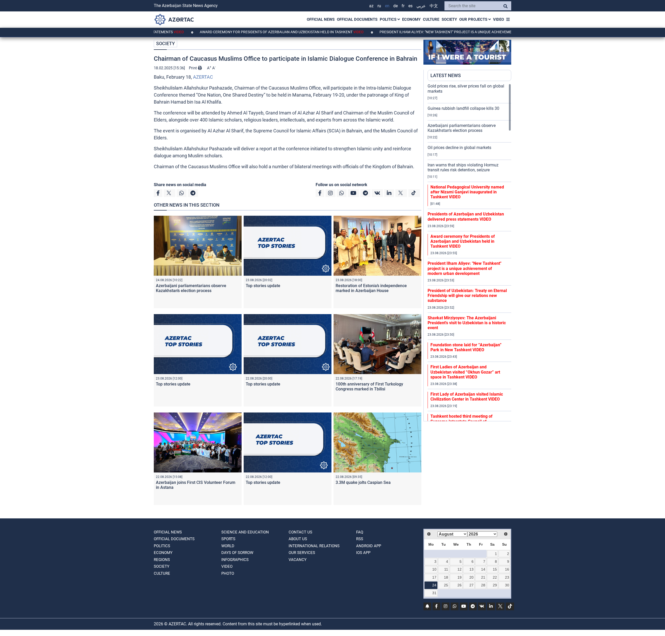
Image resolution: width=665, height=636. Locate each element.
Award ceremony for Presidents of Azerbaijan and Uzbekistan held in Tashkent (254, 32)
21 (483, 577)
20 (471, 577)
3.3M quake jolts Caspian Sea (363, 482)
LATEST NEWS (445, 75)
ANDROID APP (368, 546)
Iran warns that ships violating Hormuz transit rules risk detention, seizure (463, 167)
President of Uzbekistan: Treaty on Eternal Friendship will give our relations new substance (467, 295)
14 (483, 569)
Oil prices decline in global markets (459, 147)
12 (459, 569)
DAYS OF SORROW (237, 552)
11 (446, 569)
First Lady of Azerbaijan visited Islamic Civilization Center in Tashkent (466, 397)
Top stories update (263, 285)
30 (507, 585)
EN (387, 5)
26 (459, 585)
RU (379, 5)
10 (434, 569)
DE (395, 5)
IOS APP (363, 552)
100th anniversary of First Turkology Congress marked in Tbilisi (369, 386)
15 (495, 569)
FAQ (359, 532)
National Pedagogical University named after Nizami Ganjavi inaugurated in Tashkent (467, 192)
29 (495, 585)
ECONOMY (411, 19)
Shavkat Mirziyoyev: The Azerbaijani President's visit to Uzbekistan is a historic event (467, 322)
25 (446, 585)
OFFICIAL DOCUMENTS (357, 19)
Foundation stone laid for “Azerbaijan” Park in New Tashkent (466, 347)
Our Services (302, 552)
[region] (469, 252)
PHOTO (227, 573)
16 (507, 569)
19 (459, 577)
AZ (371, 5)
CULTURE (431, 19)
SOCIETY (449, 19)
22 (495, 577)
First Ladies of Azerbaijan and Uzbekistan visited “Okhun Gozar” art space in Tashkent (465, 371)
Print (193, 68)
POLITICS (388, 19)
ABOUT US (298, 539)
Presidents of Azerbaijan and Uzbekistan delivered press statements (466, 216)
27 (471, 585)
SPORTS (228, 539)
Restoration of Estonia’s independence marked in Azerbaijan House (371, 288)
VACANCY (298, 559)
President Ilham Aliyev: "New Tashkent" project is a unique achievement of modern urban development (451, 32)
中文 (434, 5)
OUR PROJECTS (473, 19)
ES (410, 5)
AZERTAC (203, 77)
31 (434, 593)
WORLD (227, 546)
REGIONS (162, 559)
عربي (421, 5)
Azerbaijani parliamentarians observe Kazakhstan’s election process (191, 288)
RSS (359, 539)
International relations (314, 546)
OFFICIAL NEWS (321, 19)
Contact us (300, 532)
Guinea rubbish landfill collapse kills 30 (463, 108)
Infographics (235, 559)
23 (507, 577)
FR (403, 5)
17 (434, 577)
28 (483, 585)
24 (434, 585)
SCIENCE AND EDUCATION (245, 532)
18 (446, 577)
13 (471, 569)
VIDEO (498, 19)
